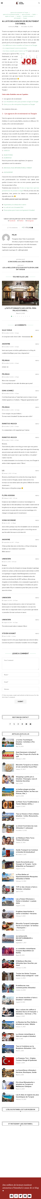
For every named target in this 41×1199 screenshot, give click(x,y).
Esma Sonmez (8, 391)
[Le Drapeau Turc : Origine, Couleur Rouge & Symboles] (8, 1061)
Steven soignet (9, 633)
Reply (37, 330)
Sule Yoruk (7, 330)
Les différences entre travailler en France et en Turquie (20, 45)
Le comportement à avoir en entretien (15, 48)
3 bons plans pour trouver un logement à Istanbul (19, 210)
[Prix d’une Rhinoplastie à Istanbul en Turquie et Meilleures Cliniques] (8, 1085)
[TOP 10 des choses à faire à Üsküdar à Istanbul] (8, 890)
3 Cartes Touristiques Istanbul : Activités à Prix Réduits (25, 742)
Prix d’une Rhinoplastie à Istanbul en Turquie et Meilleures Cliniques (25, 1084)
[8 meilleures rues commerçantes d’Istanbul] (8, 989)
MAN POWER (8, 155)
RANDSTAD (8, 158)
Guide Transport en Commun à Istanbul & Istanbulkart (27, 851)
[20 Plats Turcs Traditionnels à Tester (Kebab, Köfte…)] (8, 805)
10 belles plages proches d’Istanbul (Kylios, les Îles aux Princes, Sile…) (27, 791)
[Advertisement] (20, 1155)
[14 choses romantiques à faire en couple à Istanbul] (8, 1037)
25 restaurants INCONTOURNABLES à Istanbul (24, 938)
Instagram (30, 221)
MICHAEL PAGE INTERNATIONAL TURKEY (18, 168)
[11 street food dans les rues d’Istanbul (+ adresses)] (8, 829)
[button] (3, 298)
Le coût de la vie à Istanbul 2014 (13, 207)
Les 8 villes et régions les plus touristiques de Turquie (27, 1096)
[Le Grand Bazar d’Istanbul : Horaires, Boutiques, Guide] (8, 1073)
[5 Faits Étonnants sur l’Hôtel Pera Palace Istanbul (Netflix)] (20, 293)
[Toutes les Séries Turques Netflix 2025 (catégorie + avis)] (8, 976)
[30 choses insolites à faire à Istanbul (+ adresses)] (8, 1001)
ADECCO (7, 150)
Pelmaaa (6, 360)
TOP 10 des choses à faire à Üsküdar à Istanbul (26, 888)
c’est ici (21, 54)
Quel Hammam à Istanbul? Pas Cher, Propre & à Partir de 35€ (27, 754)
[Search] (39, 3)
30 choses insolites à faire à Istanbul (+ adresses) (26, 999)
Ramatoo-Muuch (9, 424)
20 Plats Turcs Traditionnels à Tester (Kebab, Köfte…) (27, 803)
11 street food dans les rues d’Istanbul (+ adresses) (26, 827)
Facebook (12, 221)
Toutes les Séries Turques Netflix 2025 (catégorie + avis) (27, 975)
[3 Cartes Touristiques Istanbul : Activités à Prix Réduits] (8, 743)
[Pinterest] (25, 1196)
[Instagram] (16, 1196)
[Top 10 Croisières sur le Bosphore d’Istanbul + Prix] (8, 1049)
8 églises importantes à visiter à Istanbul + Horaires (26, 912)
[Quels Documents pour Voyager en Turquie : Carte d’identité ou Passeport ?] (8, 865)
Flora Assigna (8, 495)
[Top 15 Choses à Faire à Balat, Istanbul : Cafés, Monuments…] (8, 817)
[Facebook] (12, 1196)
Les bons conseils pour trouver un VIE (15, 51)
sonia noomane (9, 520)
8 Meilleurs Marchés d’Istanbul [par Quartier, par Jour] (26, 963)
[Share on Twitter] (28, 227)
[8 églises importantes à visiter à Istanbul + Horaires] (8, 914)
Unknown (6, 559)
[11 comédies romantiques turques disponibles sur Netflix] (8, 952)
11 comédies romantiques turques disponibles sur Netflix (26, 951)
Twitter (21, 221)
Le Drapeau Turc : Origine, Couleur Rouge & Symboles (26, 1059)
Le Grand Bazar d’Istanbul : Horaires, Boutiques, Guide (26, 1071)
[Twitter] (20, 1196)
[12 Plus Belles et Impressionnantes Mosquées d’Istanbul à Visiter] (8, 877)
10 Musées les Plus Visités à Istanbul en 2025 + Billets (26, 1023)
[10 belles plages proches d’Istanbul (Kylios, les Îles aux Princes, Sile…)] (8, 792)
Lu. (3, 471)
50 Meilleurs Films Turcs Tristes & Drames (25, 839)
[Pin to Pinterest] (30, 227)
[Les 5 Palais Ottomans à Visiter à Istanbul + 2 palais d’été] (8, 902)
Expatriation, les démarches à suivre (15, 204)
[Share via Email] (32, 227)
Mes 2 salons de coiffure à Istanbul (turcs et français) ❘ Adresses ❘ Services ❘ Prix (27, 1012)
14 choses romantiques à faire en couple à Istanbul (26, 1035)
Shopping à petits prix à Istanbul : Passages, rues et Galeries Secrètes (26, 779)
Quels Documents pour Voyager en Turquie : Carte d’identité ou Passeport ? (26, 864)
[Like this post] (24, 227)
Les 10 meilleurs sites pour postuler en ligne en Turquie (21, 101)
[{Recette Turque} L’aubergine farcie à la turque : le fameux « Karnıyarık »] (8, 926)
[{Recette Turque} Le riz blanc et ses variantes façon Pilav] (8, 768)
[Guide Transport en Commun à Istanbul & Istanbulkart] (8, 853)
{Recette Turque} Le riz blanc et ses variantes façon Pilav (27, 766)
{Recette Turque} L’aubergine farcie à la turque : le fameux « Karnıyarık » (27, 926)
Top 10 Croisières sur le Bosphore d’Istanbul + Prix (26, 1047)
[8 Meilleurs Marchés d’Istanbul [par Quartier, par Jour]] (8, 964)
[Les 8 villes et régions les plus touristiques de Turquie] (8, 1098)
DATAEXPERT (8, 172)
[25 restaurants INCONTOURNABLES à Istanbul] (8, 939)
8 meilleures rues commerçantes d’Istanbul (25, 987)
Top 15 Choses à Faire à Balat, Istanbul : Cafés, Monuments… (27, 815)
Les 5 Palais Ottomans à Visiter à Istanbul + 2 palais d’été (26, 901)
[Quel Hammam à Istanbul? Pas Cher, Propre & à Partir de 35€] (8, 755)
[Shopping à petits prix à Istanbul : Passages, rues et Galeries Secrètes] (8, 780)
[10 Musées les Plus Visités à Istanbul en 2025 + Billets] (8, 1025)
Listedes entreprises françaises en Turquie (19, 104)
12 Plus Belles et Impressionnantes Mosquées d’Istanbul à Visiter (27, 877)
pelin (16, 26)
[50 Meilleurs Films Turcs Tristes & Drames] (8, 841)
